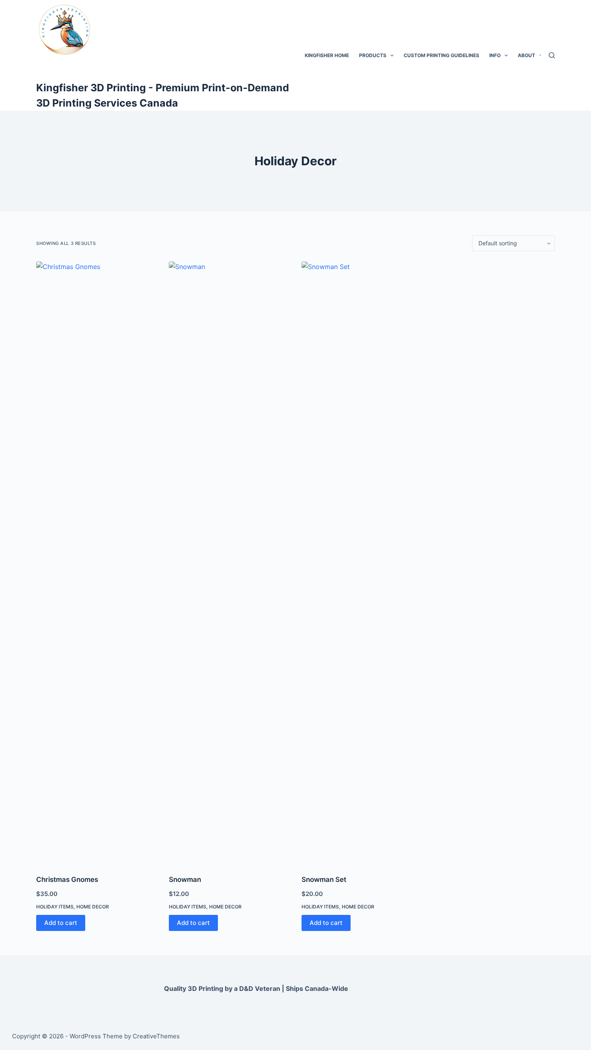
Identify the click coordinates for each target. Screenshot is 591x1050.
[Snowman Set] (362, 563)
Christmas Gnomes (67, 879)
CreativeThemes (156, 1036)
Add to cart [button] (60, 923)
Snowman (185, 879)
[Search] (552, 55)
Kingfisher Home (327, 55)
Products (372, 55)
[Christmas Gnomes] (96, 563)
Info (495, 55)
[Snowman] (229, 563)
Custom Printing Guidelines (441, 55)
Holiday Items (55, 907)
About (526, 55)
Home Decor (92, 907)
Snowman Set (324, 879)
